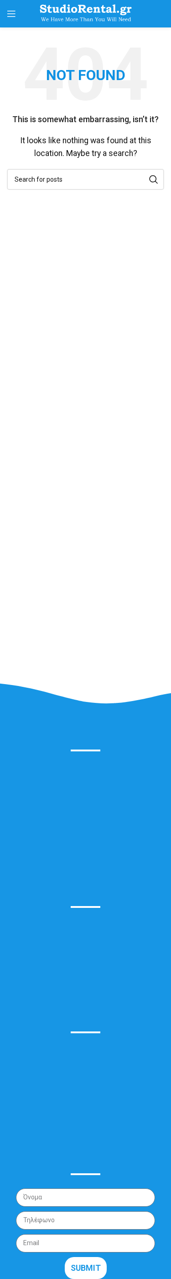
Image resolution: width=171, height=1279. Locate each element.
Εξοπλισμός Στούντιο (47, 947)
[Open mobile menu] (11, 14)
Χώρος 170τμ (34, 968)
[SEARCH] (153, 179)
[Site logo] (85, 13)
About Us (85, 729)
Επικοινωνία (31, 989)
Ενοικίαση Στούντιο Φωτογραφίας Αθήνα (78, 927)
